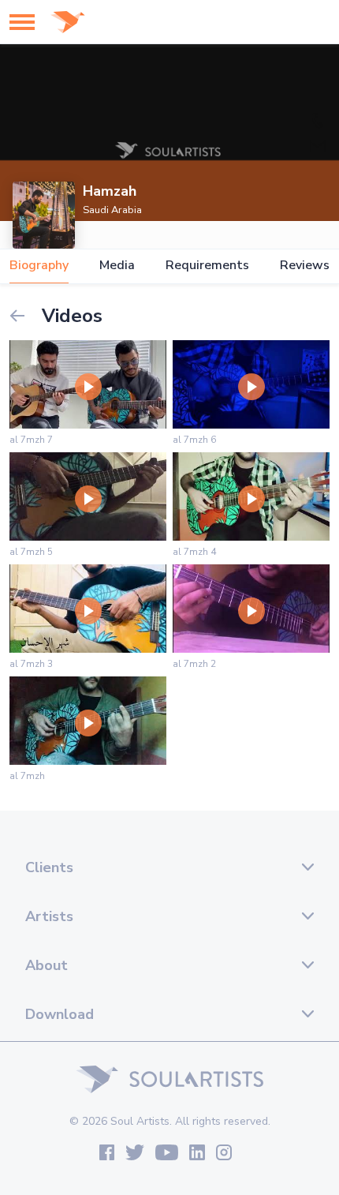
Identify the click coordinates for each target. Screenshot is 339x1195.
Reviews (305, 265)
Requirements (207, 265)
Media (117, 265)
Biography (39, 265)
